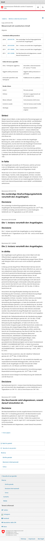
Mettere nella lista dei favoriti (18, 19)
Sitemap (23, 539)
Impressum (32, 539)
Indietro (4, 19)
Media (5, 501)
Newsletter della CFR (9, 522)
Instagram (7, 514)
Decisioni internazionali (10, 462)
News (5, 526)
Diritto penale (7, 457)
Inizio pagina (6, 432)
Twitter (5, 510)
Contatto (6, 497)
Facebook (6, 518)
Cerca (4, 467)
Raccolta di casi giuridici (9, 448)
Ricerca (3, 453)
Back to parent (7, 443)
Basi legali (41, 539)
